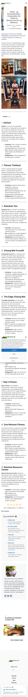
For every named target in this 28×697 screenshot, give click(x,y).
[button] (26, 337)
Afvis (14, 354)
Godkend (14, 350)
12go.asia (11, 534)
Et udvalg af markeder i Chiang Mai (13, 618)
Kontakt (14, 675)
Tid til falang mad (16, 640)
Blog (14, 680)
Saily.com (11, 543)
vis (9, 116)
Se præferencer (14, 358)
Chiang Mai (4, 34)
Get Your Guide (12, 526)
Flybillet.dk (11, 552)
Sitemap (14, 682)
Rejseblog (6, 511)
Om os (14, 678)
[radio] (8, 505)
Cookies (13, 360)
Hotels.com (11, 520)
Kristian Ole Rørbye (15, 28)
